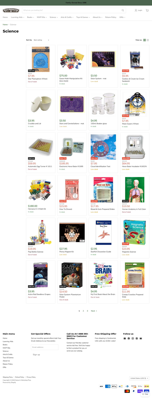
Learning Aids (17, 17)
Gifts (122, 17)
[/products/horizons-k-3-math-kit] (40, 189)
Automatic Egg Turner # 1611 (40, 166)
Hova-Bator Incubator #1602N (134, 166)
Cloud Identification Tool (100, 166)
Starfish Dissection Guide (101, 251)
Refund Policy (19, 377)
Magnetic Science (129, 252)
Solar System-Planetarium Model (70, 295)
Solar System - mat (98, 78)
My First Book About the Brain (103, 294)
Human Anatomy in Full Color (134, 209)
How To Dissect (65, 209)
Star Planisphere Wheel (37, 79)
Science (53, 17)
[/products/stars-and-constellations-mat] (72, 104)
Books (30, 17)
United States (138, 378)
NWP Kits (41, 17)
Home (5, 17)
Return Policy (110, 17)
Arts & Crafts (66, 17)
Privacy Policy (31, 377)
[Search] (123, 10)
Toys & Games (82, 17)
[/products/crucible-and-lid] (40, 104)
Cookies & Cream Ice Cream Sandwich (133, 80)
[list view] (147, 40)
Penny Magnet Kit (66, 251)
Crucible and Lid (34, 123)
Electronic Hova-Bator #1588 (71, 166)
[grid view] (144, 40)
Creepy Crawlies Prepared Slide (132, 295)
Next (93, 311)
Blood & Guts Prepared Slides (103, 209)
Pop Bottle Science (35, 252)
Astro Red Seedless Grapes (39, 294)
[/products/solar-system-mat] (103, 59)
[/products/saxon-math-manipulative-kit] (72, 59)
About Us (97, 17)
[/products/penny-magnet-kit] (72, 232)
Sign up (36, 354)
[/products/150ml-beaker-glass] (103, 104)
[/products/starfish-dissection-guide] (103, 232)
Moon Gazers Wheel (130, 124)
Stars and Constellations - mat (71, 123)
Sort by (29, 40)
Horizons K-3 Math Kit (37, 209)
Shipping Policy (8, 377)
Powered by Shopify (9, 383)
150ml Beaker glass (99, 123)
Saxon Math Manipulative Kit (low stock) (70, 79)
